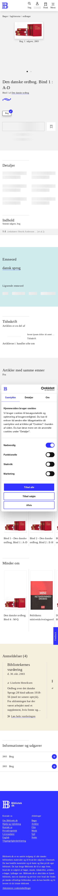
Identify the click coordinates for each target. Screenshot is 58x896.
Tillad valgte (29, 496)
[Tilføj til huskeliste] (51, 126)
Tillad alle (29, 487)
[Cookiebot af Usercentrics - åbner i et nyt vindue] (41, 389)
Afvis (29, 505)
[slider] (29, 45)
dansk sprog (11, 268)
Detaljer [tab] (29, 397)
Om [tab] (47, 397)
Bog (7, 113)
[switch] (50, 454)
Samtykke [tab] (10, 397)
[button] (29, 757)
